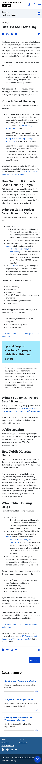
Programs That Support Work (18, 699)
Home (4, 740)
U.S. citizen (14, 265)
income (16, 226)
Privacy (13, 761)
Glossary (5, 742)
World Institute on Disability (24, 757)
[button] (21, 13)
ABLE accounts (16, 249)
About (21, 740)
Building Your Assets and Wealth (20, 681)
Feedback (23, 742)
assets (8, 246)
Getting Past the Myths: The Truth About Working (18, 718)
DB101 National (8, 745)
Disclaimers (5, 761)
